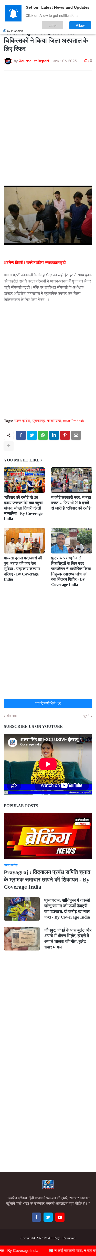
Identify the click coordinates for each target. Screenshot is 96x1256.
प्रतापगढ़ (39, 421)
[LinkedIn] (54, 435)
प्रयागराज (54, 421)
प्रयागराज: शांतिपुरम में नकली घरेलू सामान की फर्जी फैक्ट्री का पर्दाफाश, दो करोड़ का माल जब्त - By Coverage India (67, 909)
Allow (80, 25)
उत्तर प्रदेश (22, 421)
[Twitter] (32, 435)
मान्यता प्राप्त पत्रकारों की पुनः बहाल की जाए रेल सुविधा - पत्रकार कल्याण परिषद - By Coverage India (23, 568)
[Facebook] (21, 435)
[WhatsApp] (43, 435)
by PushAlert (15, 31)
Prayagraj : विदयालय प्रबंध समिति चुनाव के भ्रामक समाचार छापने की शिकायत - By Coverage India (47, 879)
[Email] (76, 435)
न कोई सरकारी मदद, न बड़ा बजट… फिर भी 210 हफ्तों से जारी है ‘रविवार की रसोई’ (71, 502)
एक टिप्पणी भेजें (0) (48, 703)
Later (52, 25)
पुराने (86, 716)
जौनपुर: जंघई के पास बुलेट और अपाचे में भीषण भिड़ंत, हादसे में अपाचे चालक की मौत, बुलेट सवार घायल (67, 938)
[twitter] (48, 1217)
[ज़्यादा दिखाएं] (9, 445)
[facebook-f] (36, 1217)
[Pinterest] (65, 435)
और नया (11, 716)
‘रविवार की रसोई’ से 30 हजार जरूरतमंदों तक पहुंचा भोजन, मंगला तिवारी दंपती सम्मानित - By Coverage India (23, 508)
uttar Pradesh (73, 421)
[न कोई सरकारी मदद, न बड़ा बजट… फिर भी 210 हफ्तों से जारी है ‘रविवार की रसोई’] (71, 480)
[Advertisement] (48, 125)
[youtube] (60, 1217)
